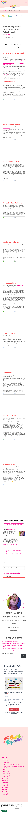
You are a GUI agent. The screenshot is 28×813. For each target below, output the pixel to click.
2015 (5, 794)
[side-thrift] (10, 16)
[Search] (23, 656)
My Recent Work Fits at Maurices (10, 641)
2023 (5, 780)
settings (17, 808)
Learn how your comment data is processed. (13, 573)
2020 (5, 785)
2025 (5, 776)
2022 (5, 782)
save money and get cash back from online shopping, (13, 62)
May (6, 769)
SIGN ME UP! (14, 709)
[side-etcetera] (24, 16)
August (6, 762)
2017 (5, 791)
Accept (4, 810)
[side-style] (3, 16)
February (7, 773)
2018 (5, 789)
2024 (5, 778)
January (7, 775)
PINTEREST (20, 523)
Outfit (6, 10)
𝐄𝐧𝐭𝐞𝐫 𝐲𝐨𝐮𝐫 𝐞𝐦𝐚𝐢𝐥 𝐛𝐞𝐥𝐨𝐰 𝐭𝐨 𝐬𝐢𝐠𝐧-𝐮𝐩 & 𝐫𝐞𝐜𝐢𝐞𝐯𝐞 (13, 693)
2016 (5, 793)
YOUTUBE (19, 524)
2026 (5, 760)
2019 (5, 787)
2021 (5, 784)
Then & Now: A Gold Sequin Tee (9, 650)
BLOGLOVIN (7, 523)
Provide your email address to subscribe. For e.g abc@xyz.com (13, 700)
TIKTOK (14, 524)
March (6, 771)
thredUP (6, 74)
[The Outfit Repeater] (4, 2)
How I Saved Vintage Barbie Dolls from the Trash (13, 643)
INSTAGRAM (9, 524)
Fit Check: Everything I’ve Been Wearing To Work (13, 648)
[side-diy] (17, 16)
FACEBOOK (14, 523)
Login (23, 562)
